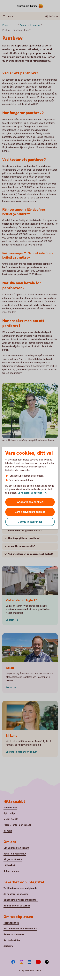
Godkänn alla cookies (30, 502)
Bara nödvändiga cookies (30, 512)
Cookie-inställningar (30, 522)
